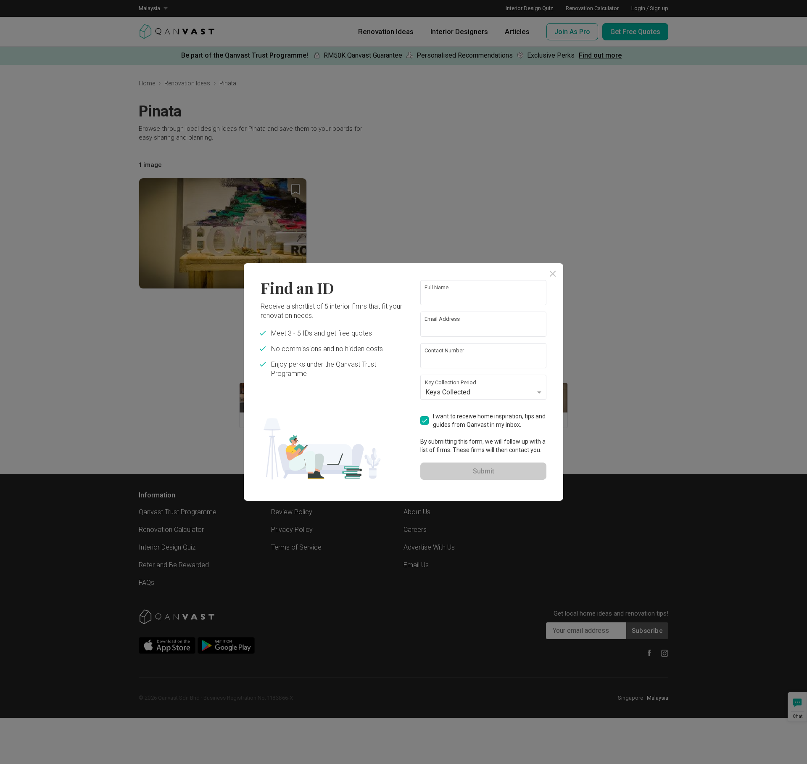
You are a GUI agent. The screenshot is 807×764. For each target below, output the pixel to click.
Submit (483, 471)
